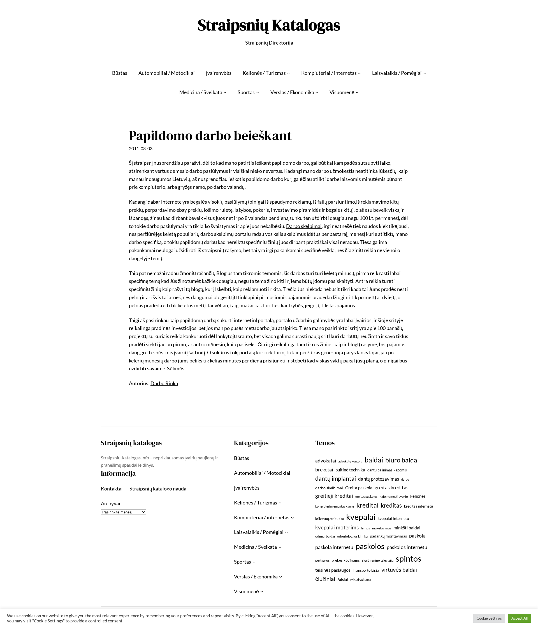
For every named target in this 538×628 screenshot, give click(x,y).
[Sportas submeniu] (257, 92)
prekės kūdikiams (346, 560)
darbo (405, 479)
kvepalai (360, 517)
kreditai (367, 505)
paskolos (370, 546)
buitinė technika (350, 469)
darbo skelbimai (329, 487)
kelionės (418, 496)
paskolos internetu (407, 547)
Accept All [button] (519, 618)
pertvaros (322, 560)
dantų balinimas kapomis (387, 470)
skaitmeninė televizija (377, 560)
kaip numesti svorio (394, 496)
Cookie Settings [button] (489, 618)
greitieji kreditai (334, 495)
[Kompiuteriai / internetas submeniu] (359, 73)
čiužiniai (325, 578)
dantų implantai (335, 478)
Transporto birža (366, 570)
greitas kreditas (392, 487)
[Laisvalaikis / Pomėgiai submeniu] (424, 73)
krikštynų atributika (329, 519)
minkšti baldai (406, 527)
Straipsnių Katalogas (269, 25)
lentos (365, 528)
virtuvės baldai (399, 569)
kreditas (391, 505)
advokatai (325, 461)
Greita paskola (358, 487)
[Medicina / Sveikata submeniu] (224, 92)
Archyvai (110, 503)
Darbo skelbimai (304, 226)
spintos (408, 558)
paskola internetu (334, 547)
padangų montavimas (388, 536)
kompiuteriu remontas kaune (334, 506)
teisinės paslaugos (333, 570)
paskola (417, 536)
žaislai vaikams (360, 580)
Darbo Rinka (164, 383)
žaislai (342, 579)
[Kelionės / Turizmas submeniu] (288, 73)
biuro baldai (402, 460)
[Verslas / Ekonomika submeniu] (316, 92)
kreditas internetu (418, 506)
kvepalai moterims (337, 527)
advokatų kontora (350, 461)
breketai (324, 470)
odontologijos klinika (352, 536)
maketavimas (381, 528)
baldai (374, 459)
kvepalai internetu (393, 518)
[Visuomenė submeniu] (357, 92)
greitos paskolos (366, 496)
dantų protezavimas (378, 479)
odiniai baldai (325, 536)
